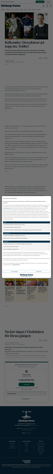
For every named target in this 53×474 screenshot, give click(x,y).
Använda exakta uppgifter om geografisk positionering (14, 235)
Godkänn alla (38, 271)
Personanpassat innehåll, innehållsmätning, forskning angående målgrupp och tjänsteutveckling (22, 229)
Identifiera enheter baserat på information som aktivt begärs (15, 238)
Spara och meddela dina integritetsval (10, 249)
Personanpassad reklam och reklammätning (12, 227)
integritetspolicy (16, 264)
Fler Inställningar (14, 271)
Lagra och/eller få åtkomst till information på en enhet (14, 224)
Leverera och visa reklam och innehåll (10, 246)
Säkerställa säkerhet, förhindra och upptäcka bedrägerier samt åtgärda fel (17, 243)
